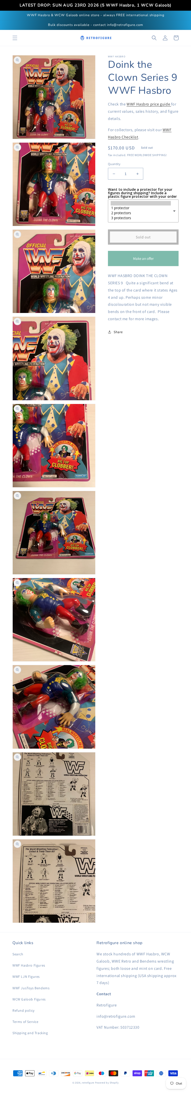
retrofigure (88, 1082)
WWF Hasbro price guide (149, 104)
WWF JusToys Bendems (30, 988)
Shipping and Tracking (30, 1033)
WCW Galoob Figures (29, 999)
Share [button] (118, 332)
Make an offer (143, 261)
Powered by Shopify (107, 1082)
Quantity (114, 164)
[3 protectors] (141, 217)
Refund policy (23, 1010)
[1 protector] (141, 207)
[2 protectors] (141, 212)
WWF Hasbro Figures (28, 965)
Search (17, 954)
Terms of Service (25, 1021)
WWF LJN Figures (26, 976)
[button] (14, 37)
